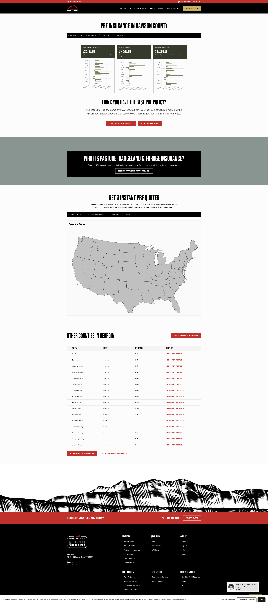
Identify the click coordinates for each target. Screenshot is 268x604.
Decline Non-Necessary (246, 600)
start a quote (192, 8)
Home (154, 541)
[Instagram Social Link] (73, 571)
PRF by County (156, 8)
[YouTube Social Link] (87, 571)
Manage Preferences (229, 600)
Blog (183, 585)
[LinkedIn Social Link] (82, 571)
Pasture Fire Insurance (132, 550)
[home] (72, 8)
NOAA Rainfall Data (131, 581)
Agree (261, 600)
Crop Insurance (129, 558)
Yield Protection (129, 577)
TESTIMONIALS (172, 8)
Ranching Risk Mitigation (191, 577)
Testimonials (156, 546)
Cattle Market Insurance (160, 577)
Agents (184, 546)
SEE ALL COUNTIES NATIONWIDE (114, 453)
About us (185, 541)
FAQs (184, 581)
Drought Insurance (130, 589)
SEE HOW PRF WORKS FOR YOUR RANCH (134, 171)
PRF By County (129, 546)
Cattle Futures (157, 581)
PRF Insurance (129, 541)
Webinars (155, 550)
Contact (184, 554)
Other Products (129, 562)
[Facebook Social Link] (68, 571)
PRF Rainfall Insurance (132, 585)
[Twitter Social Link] (78, 571)
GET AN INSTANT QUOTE (121, 123)
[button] (125, 8)
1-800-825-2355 (73, 565)
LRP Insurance (129, 554)
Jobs (183, 550)
